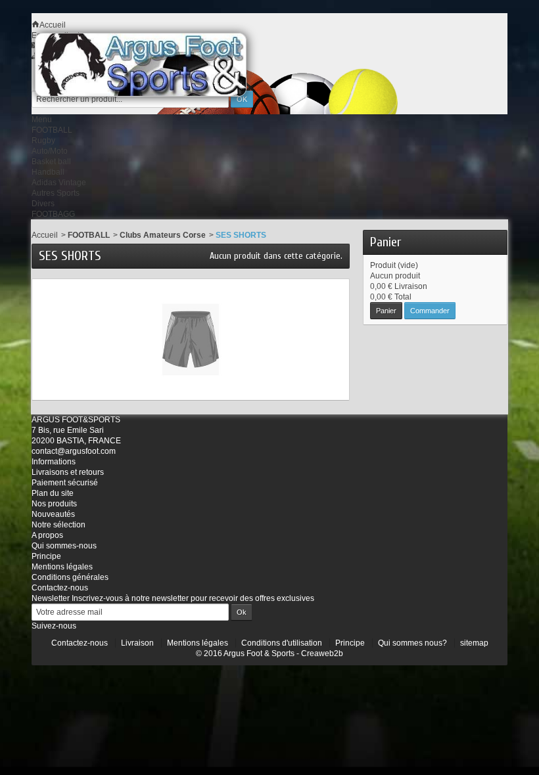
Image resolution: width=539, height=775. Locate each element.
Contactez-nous (60, 587)
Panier (385, 242)
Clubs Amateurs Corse (163, 235)
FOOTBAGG (53, 214)
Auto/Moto (50, 151)
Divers (43, 203)
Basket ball (51, 161)
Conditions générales (70, 577)
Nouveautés (53, 514)
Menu (42, 119)
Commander (430, 311)
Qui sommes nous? (412, 643)
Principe (46, 556)
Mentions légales (62, 566)
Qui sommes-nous (64, 545)
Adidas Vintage (59, 182)
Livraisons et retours (68, 472)
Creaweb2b (322, 653)
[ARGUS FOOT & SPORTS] (158, 65)
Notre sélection (58, 524)
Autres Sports (56, 193)
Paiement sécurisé (65, 482)
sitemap (474, 643)
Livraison (137, 643)
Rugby (43, 140)
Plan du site (53, 493)
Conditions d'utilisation (281, 643)
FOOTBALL (52, 130)
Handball (48, 172)
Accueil (45, 235)
